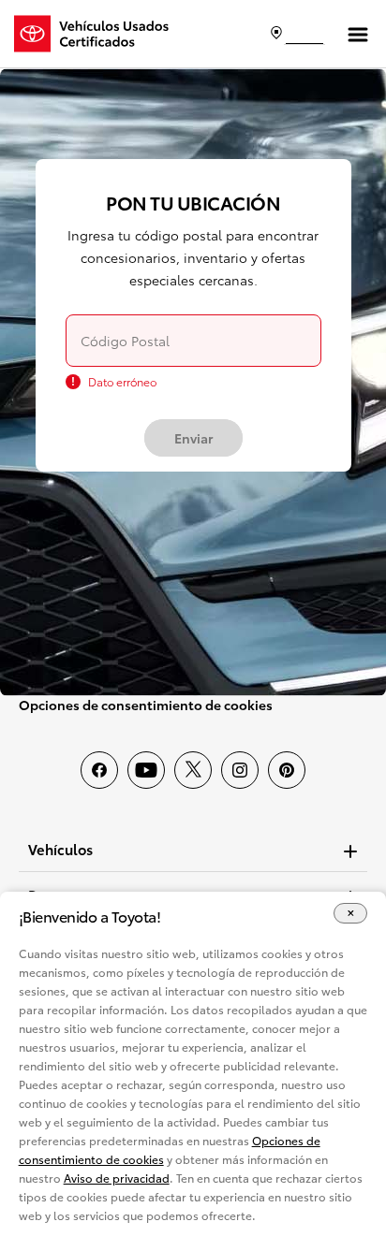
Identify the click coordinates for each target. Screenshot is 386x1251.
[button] (193, 848)
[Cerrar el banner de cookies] (350, 913)
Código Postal (125, 340)
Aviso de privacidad (117, 1178)
